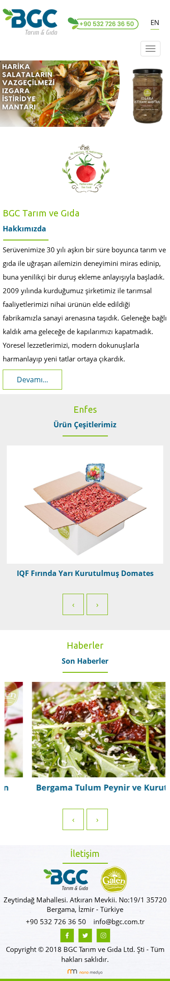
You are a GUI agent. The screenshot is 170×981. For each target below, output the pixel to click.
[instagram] (103, 934)
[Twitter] (85, 934)
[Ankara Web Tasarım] (85, 971)
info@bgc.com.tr (119, 921)
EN (155, 22)
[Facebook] (67, 934)
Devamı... (32, 380)
